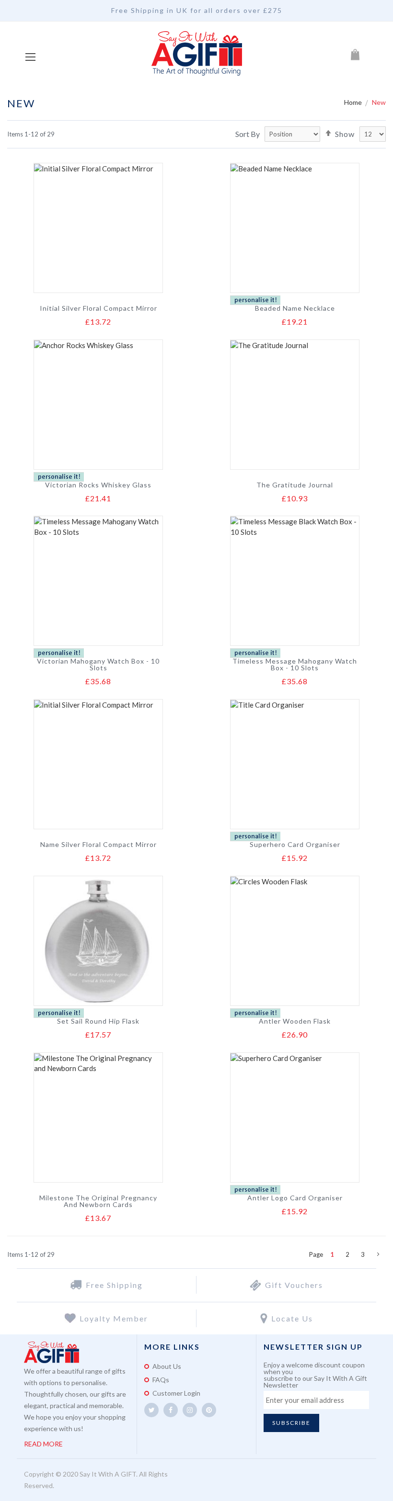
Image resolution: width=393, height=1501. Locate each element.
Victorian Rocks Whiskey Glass (98, 485)
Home (353, 102)
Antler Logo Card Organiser (295, 1198)
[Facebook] (170, 1410)
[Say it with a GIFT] (196, 54)
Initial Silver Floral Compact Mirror (98, 308)
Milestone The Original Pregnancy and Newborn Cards (98, 1201)
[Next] (378, 1254)
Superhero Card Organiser (295, 844)
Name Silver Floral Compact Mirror (98, 844)
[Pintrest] (209, 1410)
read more (43, 1444)
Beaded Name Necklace (295, 308)
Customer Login (176, 1393)
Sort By (247, 133)
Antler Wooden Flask (295, 1021)
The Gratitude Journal (294, 485)
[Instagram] (190, 1410)
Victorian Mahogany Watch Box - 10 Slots (98, 664)
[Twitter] (151, 1410)
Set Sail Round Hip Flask (98, 1021)
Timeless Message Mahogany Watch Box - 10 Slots (294, 664)
